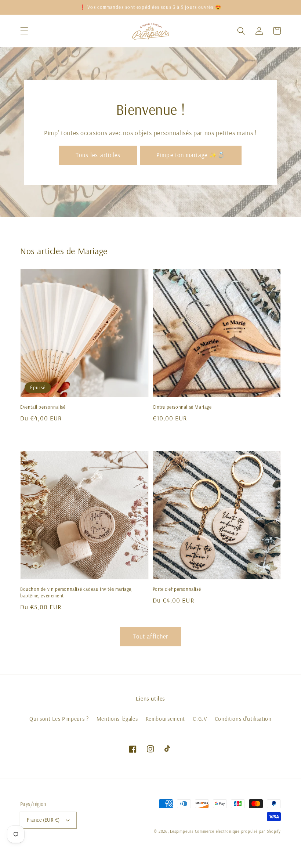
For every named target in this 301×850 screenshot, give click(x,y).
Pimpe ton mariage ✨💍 (190, 155)
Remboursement (165, 718)
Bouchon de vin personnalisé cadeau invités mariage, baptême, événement (76, 592)
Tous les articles (98, 155)
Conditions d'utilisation (243, 718)
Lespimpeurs (181, 831)
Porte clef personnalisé (177, 589)
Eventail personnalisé (43, 407)
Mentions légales (117, 718)
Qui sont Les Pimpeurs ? (58, 718)
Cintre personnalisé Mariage (182, 407)
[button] (24, 31)
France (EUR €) (43, 820)
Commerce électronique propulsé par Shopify (238, 831)
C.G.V (200, 718)
